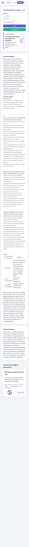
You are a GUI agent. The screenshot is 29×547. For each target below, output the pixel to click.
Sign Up (20, 2)
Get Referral (14, 29)
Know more (20, 392)
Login (14, 2)
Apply (14, 26)
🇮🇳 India (9, 2)
